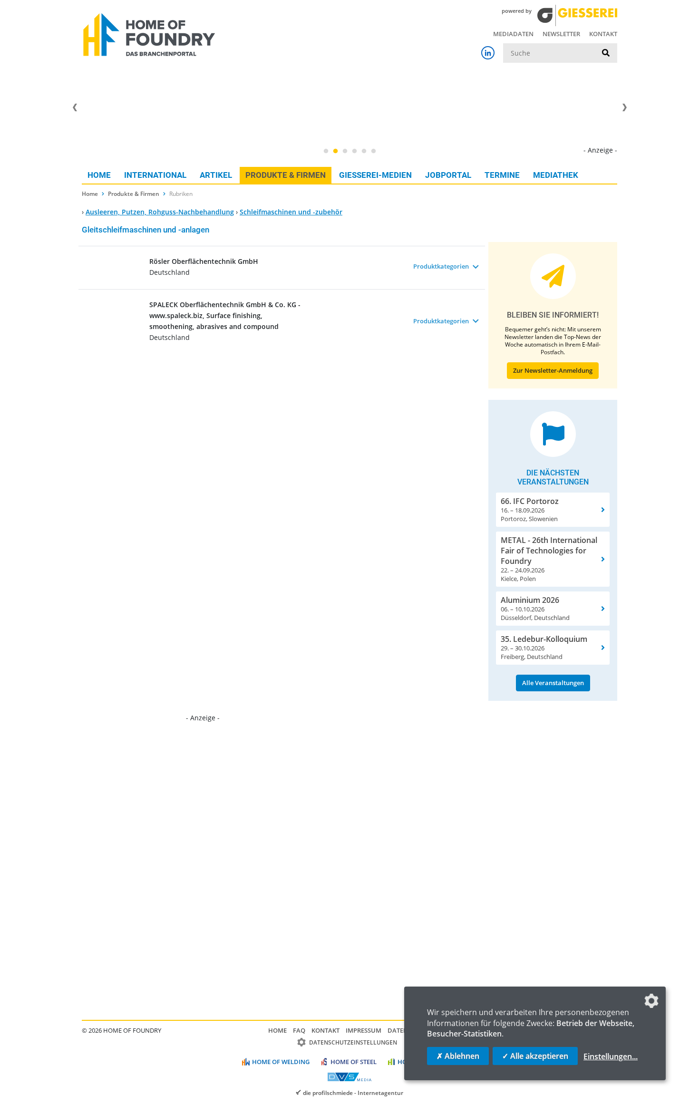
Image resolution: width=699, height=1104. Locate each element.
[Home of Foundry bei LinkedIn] (488, 52)
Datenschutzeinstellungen (353, 1042)
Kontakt (603, 33)
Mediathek (555, 175)
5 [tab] (364, 151)
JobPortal (448, 175)
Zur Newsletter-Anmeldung (552, 370)
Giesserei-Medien (375, 175)
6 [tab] (373, 151)
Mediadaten (513, 33)
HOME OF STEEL (353, 1061)
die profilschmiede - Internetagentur (353, 1092)
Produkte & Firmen (285, 175)
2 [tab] (335, 151)
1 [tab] (325, 151)
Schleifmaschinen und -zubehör (291, 211)
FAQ (299, 1030)
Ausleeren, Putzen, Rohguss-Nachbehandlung (160, 211)
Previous (74, 107)
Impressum (363, 1030)
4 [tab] (354, 151)
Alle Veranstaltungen (553, 682)
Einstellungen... (610, 1056)
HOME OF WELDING (281, 1061)
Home (99, 175)
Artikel (216, 175)
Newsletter (561, 33)
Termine (502, 175)
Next (624, 107)
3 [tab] (345, 151)
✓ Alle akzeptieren (535, 1056)
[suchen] (605, 53)
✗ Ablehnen (458, 1056)
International (155, 175)
